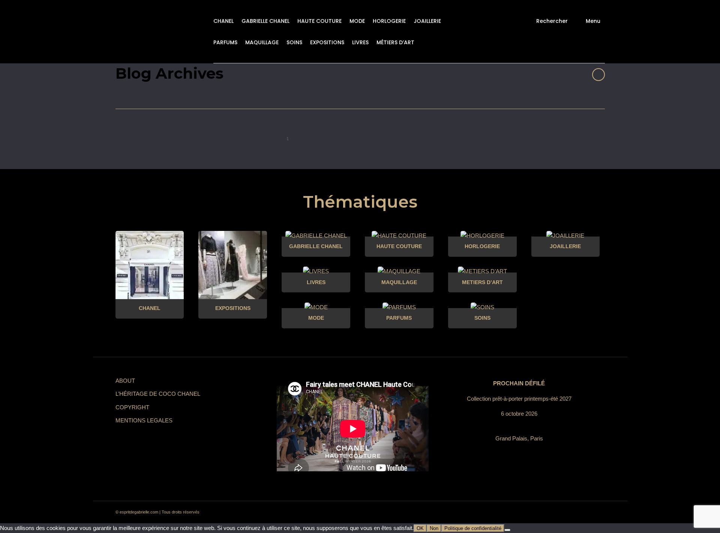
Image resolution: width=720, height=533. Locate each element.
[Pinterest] (542, 512)
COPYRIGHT (132, 407)
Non (434, 528)
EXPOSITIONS (327, 42)
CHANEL (223, 21)
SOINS (294, 42)
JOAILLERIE (427, 21)
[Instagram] (529, 512)
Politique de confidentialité (472, 528)
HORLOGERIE (389, 21)
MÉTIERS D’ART (395, 42)
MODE (357, 21)
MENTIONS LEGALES (144, 420)
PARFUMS (225, 42)
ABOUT (125, 380)
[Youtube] (569, 512)
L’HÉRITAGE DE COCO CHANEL (158, 394)
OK (420, 528)
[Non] (507, 530)
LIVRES (360, 42)
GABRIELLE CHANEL (266, 21)
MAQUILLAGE (262, 42)
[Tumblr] (556, 512)
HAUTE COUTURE (319, 21)
